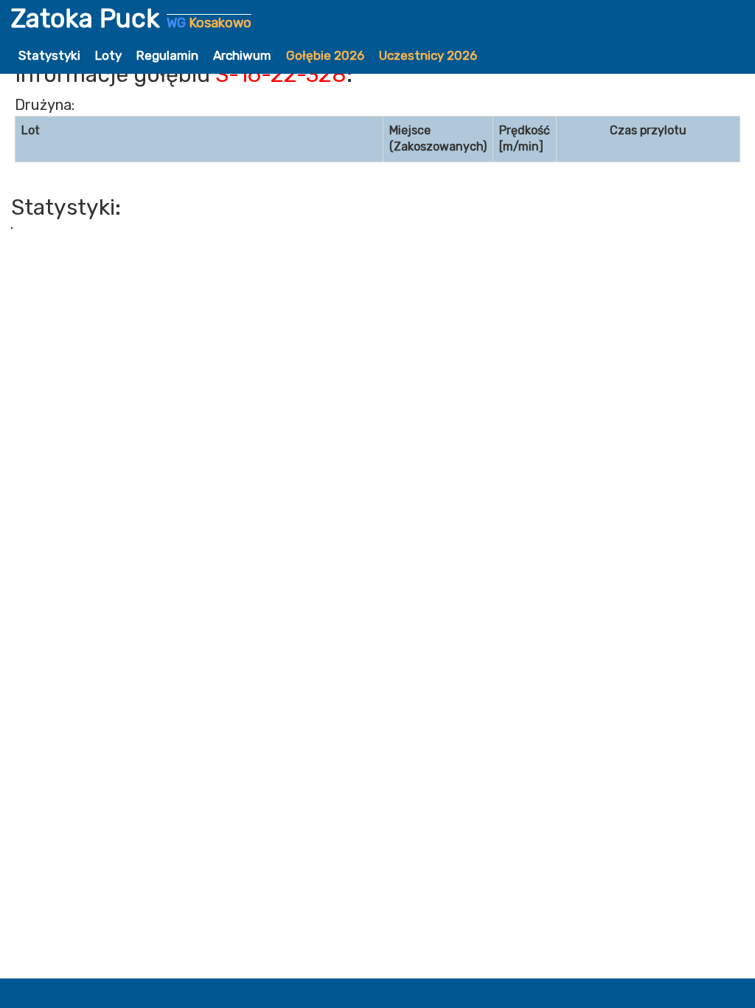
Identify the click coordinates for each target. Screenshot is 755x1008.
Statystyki (49, 55)
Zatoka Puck (131, 18)
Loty (108, 55)
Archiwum (242, 55)
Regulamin (167, 55)
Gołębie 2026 (325, 55)
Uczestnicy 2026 (428, 55)
